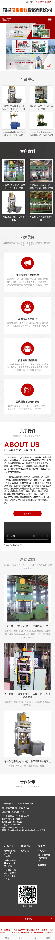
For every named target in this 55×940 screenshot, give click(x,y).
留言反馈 (42, 865)
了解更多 (27, 513)
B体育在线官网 (24, 930)
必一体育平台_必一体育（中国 (10, 853)
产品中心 (8, 846)
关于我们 (42, 846)
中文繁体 (48, 2)
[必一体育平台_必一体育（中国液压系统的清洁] (27, 734)
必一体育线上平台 (8, 930)
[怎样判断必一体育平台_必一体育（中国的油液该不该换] (27, 666)
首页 (7, 938)
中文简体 (38, 2)
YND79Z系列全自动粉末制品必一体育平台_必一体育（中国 (13, 109)
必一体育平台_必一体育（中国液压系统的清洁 (27, 761)
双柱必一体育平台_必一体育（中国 (10, 863)
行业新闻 (25, 850)
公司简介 (42, 850)
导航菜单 (6, 19)
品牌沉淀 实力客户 (27, 319)
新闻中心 (25, 846)
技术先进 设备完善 (27, 360)
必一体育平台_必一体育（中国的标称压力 (28, 626)
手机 (21, 938)
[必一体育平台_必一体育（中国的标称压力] (27, 598)
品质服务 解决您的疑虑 (27, 401)
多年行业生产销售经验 (27, 275)
